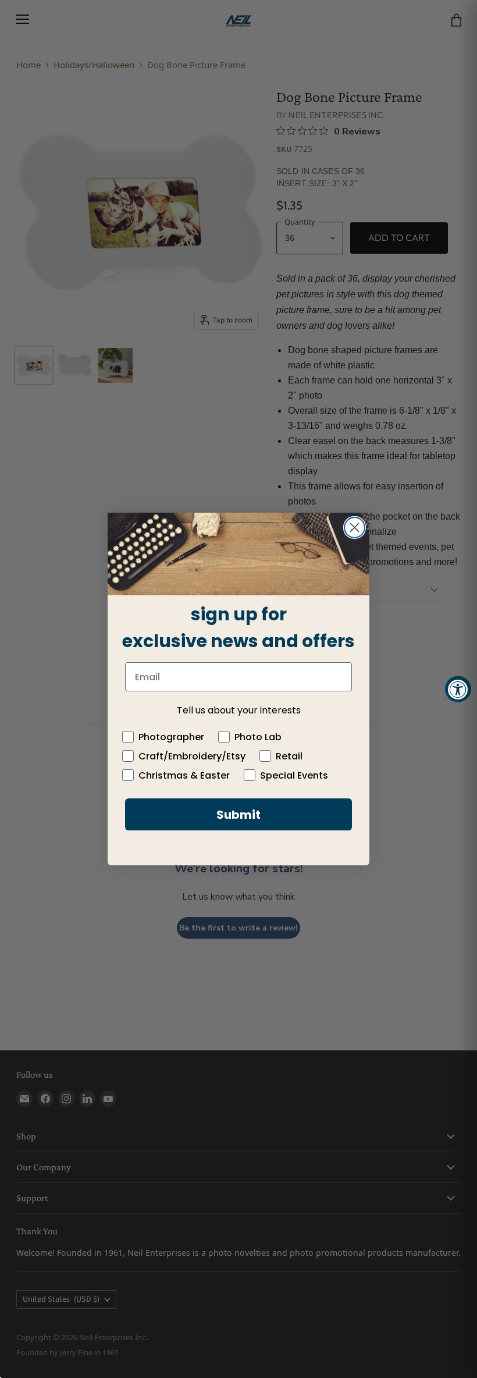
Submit (238, 815)
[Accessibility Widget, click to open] (458, 689)
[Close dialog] (354, 527)
